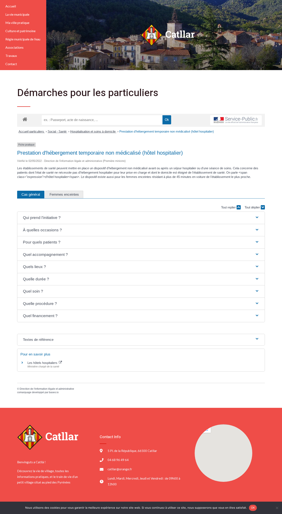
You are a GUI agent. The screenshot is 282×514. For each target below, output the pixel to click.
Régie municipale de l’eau (22, 39)
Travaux (11, 56)
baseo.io (54, 392)
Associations (14, 47)
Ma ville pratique (17, 23)
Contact (11, 64)
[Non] (277, 508)
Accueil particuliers (32, 131)
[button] (141, 218)
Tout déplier (253, 207)
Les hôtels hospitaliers (42, 363)
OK (253, 507)
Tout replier (229, 207)
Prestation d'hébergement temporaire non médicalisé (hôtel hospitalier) (166, 131)
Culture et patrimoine (20, 31)
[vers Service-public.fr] (236, 120)
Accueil (10, 6)
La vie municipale (17, 14)
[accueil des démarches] (25, 119)
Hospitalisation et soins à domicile (93, 131)
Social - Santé (57, 131)
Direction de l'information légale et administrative (47, 388)
